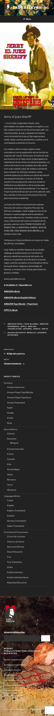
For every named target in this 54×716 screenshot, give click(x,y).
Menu (28, 19)
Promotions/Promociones (16, 532)
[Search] (45, 638)
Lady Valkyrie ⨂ (30, 8)
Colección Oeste (17, 333)
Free (9, 557)
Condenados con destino (15, 680)
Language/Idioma (12, 496)
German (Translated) (16, 521)
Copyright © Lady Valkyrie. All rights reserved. (23, 709)
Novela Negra (13, 469)
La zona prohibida (12, 690)
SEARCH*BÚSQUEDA (14, 632)
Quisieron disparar (12, 670)
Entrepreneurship (15, 449)
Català (10, 500)
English (10, 505)
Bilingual (14, 443)
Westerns (11, 490)
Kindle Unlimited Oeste (18, 577)
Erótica (10, 454)
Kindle (37, 329)
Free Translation (14, 562)
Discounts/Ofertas (15, 547)
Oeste (45, 329)
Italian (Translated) (15, 526)
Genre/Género (10, 429)
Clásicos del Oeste (15, 542)
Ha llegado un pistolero (14, 665)
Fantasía (11, 459)
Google (10, 413)
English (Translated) (16, 510)
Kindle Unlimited (15, 572)
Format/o (8, 383)
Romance (11, 480)
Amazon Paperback (16, 403)
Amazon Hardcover (16, 387)
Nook (9, 423)
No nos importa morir (14, 659)
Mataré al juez (10, 675)
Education (11, 439)
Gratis (10, 567)
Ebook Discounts (15, 552)
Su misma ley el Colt (13, 695)
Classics (11, 433)
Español (27, 329)
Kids (9, 464)
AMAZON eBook (12, 291)
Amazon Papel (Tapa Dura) (19, 397)
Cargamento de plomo (14, 685)
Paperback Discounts (17, 582)
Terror (10, 485)
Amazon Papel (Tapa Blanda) (23, 324)
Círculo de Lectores (16, 536)
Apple (23, 326)
